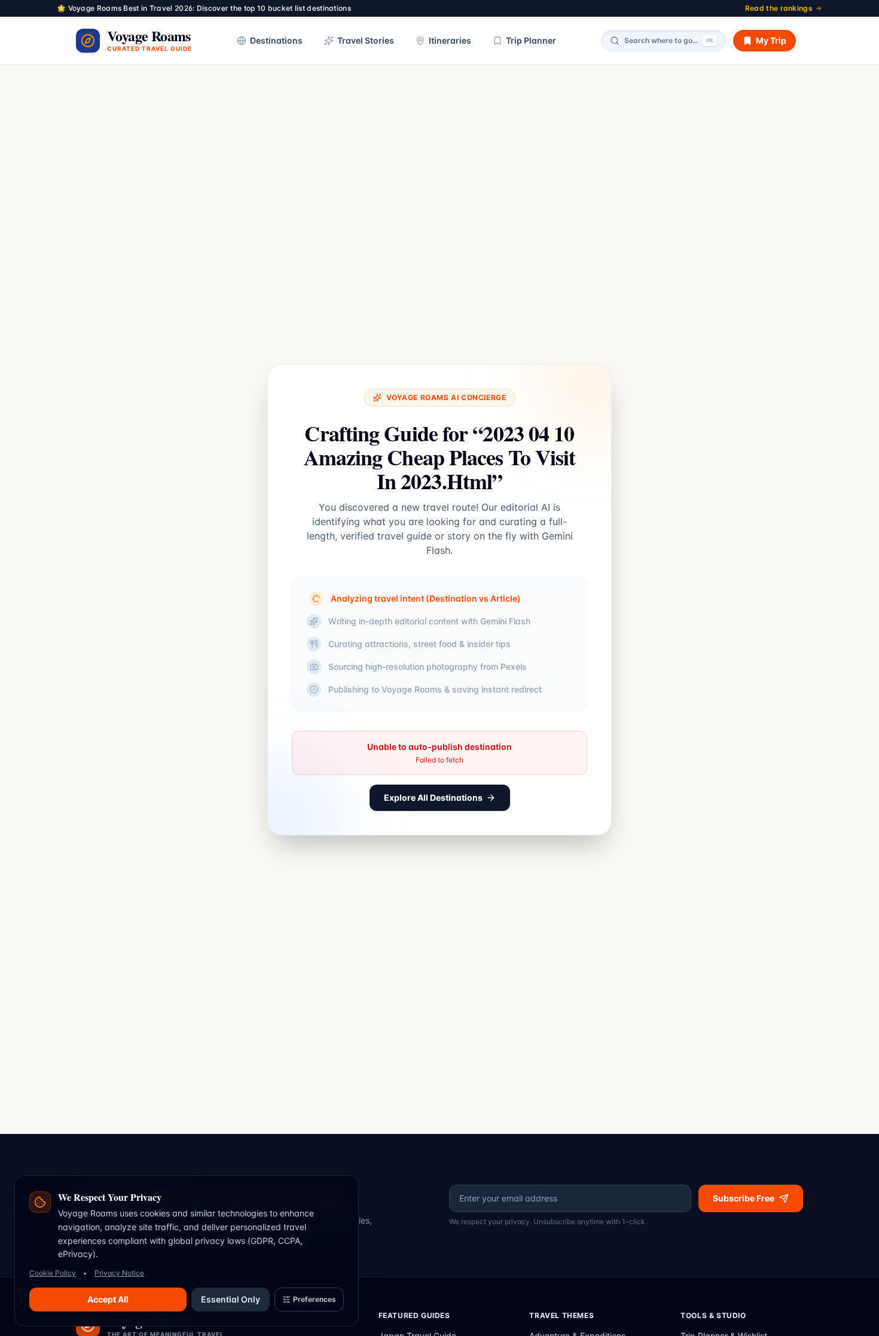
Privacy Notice (119, 1272)
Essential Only (230, 1299)
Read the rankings (779, 8)
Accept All (108, 1299)
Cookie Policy (52, 1272)
